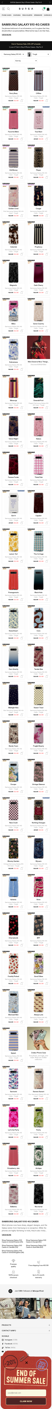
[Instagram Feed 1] (26, 1308)
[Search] (9, 9)
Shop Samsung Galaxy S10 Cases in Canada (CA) (12, 1246)
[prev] (2, 2)
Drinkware (38, 15)
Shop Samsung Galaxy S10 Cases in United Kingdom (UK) (13, 1251)
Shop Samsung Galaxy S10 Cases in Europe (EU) (36, 1241)
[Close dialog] (26, 1362)
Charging (17, 15)
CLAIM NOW (26, 1401)
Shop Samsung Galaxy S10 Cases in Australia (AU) (36, 1246)
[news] (43, 9)
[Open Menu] (3, 9)
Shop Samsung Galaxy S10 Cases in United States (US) (12, 1241)
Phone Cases (6, 15)
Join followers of (29, 1291)
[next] (49, 2)
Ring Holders (27, 15)
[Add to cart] (21, 100)
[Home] (26, 9)
